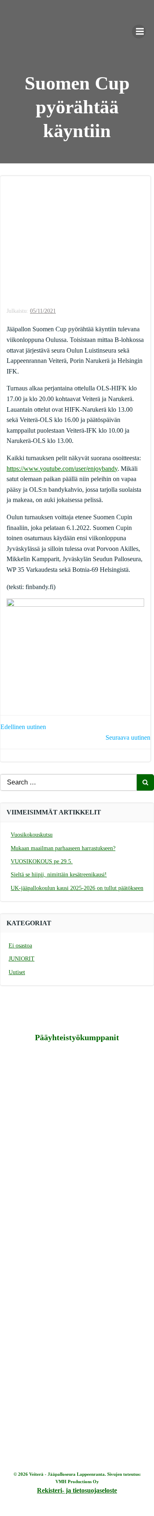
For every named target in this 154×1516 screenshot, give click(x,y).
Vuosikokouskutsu (32, 835)
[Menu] (139, 32)
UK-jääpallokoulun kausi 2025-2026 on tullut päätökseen (77, 888)
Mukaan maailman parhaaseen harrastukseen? (63, 848)
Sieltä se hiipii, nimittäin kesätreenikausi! (59, 875)
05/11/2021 (43, 311)
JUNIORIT (21, 959)
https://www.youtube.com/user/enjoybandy (62, 468)
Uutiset (17, 972)
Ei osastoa (20, 946)
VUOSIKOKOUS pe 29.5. (42, 861)
